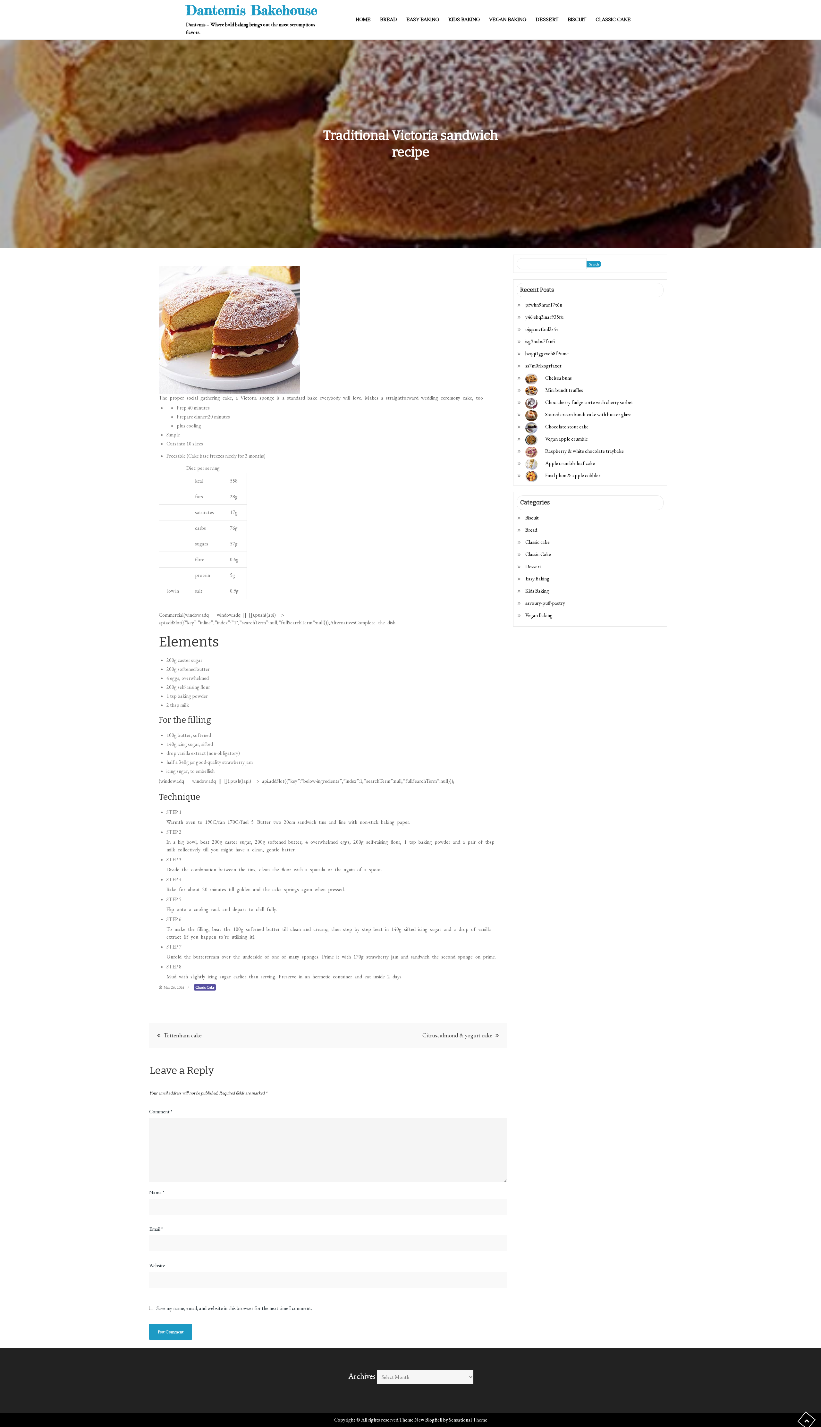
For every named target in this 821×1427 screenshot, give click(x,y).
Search (594, 264)
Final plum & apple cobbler (572, 475)
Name (156, 1192)
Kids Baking (464, 19)
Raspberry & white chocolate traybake (584, 451)
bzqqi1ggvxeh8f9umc (547, 353)
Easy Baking (422, 19)
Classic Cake (613, 19)
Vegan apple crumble (566, 438)
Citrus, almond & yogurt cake (457, 1035)
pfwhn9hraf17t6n (543, 304)
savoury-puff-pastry (545, 603)
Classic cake (537, 542)
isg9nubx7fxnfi (540, 341)
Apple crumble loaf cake (570, 463)
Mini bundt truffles (564, 390)
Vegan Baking (507, 19)
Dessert (547, 19)
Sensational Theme (468, 1419)
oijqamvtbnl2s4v (541, 329)
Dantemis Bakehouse (251, 10)
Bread (388, 19)
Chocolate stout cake (566, 426)
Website (157, 1265)
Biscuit (577, 19)
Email (156, 1229)
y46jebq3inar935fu (544, 317)
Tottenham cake (183, 1035)
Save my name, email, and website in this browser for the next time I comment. (234, 1308)
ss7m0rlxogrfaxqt (543, 365)
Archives (362, 1376)
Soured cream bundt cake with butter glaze (588, 414)
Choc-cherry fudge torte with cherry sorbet (589, 402)
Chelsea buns (558, 378)
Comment (160, 1111)
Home (363, 19)
